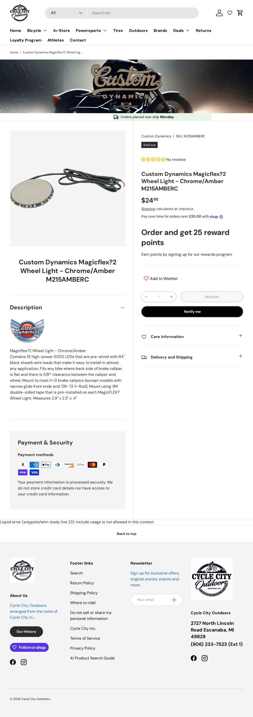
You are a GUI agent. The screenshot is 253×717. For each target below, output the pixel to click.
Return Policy (82, 583)
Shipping (148, 209)
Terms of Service (85, 638)
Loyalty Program (26, 40)
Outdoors (138, 30)
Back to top (126, 533)
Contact (78, 40)
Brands (160, 30)
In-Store (61, 30)
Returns (203, 30)
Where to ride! (83, 602)
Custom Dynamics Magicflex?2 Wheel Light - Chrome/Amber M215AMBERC (52, 52)
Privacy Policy (82, 648)
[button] (240, 12)
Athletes (55, 40)
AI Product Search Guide (92, 658)
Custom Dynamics (156, 136)
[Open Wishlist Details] (230, 12)
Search (76, 573)
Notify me (192, 311)
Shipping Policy (84, 592)
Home (15, 30)
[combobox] (122, 13)
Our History (26, 631)
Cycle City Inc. (83, 628)
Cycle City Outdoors (35, 699)
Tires (118, 30)
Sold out (212, 297)
